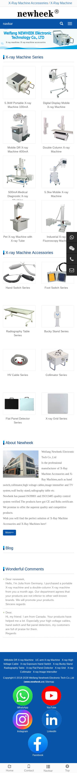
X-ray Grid (60, 668)
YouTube (51, 707)
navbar (8, 23)
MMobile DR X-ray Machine (19, 660)
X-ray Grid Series (56, 418)
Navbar (48, 770)
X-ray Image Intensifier (45, 672)
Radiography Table (14, 668)
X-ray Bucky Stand (63, 664)
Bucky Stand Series (56, 331)
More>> (9, 532)
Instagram (22, 731)
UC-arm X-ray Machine (47, 660)
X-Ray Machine (61, 3)
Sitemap (49, 681)
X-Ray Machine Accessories (28, 3)
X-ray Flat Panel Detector (39, 668)
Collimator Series (56, 374)
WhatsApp (22, 707)
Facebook (38, 755)
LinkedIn (51, 731)
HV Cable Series (18, 374)
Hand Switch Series (18, 287)
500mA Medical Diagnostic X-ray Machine (18, 196)
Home (9, 770)
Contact (29, 770)
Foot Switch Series (56, 287)
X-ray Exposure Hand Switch (35, 664)
